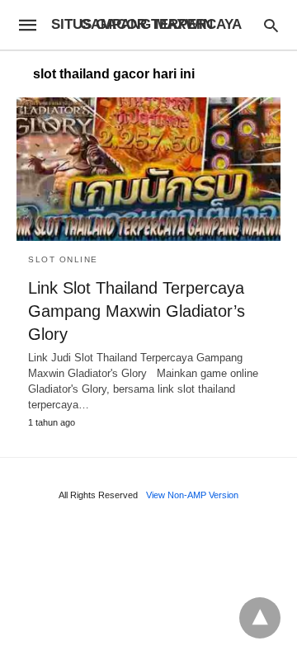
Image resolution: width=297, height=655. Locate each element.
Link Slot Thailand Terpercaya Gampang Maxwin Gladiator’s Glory (136, 311)
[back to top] (259, 618)
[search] (271, 25)
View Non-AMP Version (192, 495)
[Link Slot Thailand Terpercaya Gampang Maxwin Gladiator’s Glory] (148, 169)
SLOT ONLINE (63, 259)
